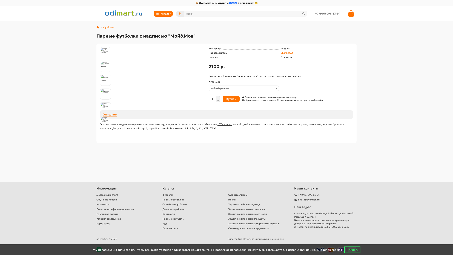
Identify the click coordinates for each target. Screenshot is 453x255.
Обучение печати (106, 199)
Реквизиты (103, 204)
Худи (165, 223)
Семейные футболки (174, 204)
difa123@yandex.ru (309, 199)
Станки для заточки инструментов (248, 228)
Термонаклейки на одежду (244, 204)
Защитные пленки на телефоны (246, 209)
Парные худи (170, 228)
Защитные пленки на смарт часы (247, 214)
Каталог (168, 188)
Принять (352, 249)
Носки (232, 199)
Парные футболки (173, 199)
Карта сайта (103, 223)
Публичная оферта (107, 214)
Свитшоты (168, 214)
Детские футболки (173, 209)
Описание (110, 114)
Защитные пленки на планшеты (247, 218)
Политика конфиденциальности (115, 209)
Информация (106, 188)
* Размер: (214, 81)
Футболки (108, 27)
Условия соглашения (108, 218)
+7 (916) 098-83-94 (327, 13)
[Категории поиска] (180, 14)
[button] (105, 47)
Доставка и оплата (107, 194)
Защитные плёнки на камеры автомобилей (253, 223)
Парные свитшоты (173, 218)
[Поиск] (303, 13)
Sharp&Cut (287, 52)
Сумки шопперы (238, 194)
